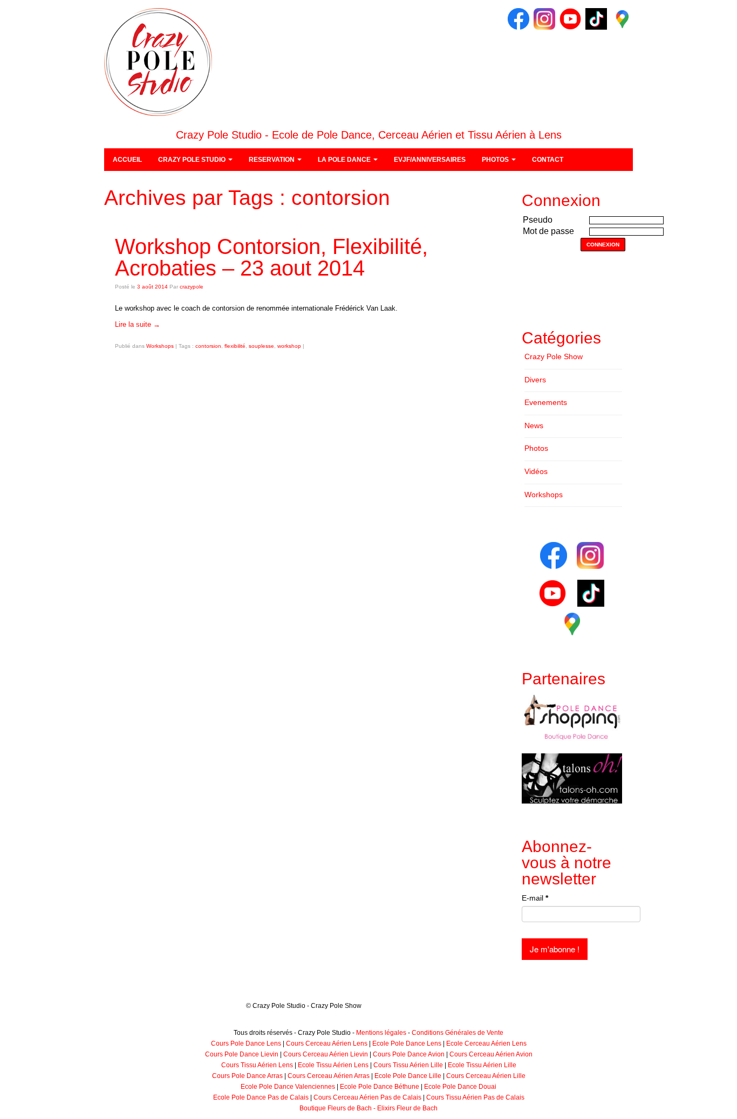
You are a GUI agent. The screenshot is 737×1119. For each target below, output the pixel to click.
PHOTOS (496, 159)
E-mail (535, 898)
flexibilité (234, 346)
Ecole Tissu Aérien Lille (482, 1065)
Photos (536, 448)
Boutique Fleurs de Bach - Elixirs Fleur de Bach (368, 1108)
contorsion (208, 346)
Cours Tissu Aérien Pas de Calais (475, 1097)
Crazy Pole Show (553, 356)
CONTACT (547, 159)
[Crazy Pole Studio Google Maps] (622, 18)
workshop (289, 346)
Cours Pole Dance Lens (246, 1043)
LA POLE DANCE (345, 159)
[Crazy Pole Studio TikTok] (596, 18)
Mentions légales (381, 1032)
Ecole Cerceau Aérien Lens (486, 1043)
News (533, 425)
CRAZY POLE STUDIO (192, 159)
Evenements (545, 402)
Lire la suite (137, 324)
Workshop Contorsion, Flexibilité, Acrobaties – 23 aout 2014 (271, 257)
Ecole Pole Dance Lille (407, 1076)
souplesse (261, 346)
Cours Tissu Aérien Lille (408, 1065)
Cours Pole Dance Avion (409, 1054)
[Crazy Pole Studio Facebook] (518, 18)
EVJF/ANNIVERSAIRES (430, 159)
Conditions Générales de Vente (457, 1032)
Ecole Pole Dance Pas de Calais (261, 1097)
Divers (535, 379)
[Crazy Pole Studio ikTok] (590, 592)
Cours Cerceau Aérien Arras (329, 1076)
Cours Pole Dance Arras (247, 1076)
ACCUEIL (127, 159)
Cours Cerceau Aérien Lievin (325, 1054)
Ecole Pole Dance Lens (406, 1043)
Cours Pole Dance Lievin (241, 1054)
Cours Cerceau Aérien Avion (491, 1054)
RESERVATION (272, 159)
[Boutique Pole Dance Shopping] (572, 717)
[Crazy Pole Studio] (158, 61)
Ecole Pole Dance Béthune (379, 1086)
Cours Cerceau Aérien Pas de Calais (367, 1097)
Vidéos (536, 471)
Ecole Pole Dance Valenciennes (288, 1086)
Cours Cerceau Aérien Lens (326, 1043)
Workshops (160, 346)
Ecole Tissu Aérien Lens (333, 1065)
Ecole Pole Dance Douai (460, 1086)
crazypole (191, 287)
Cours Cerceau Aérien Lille (486, 1076)
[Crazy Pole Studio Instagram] (544, 18)
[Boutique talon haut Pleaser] (572, 778)
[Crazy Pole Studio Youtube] (570, 18)
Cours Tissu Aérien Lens (257, 1065)
